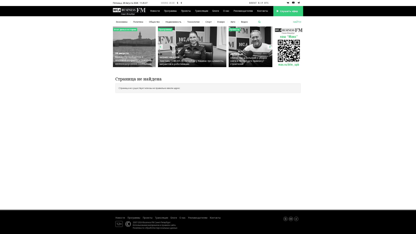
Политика (138, 22)
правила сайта (169, 225)
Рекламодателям (243, 10)
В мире (221, 22)
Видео (244, 22)
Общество (154, 22)
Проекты (147, 217)
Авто (233, 22)
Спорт (208, 22)
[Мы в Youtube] (293, 3)
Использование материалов (146, 225)
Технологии (193, 22)
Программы (170, 10)
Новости (155, 10)
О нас (226, 10)
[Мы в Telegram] (299, 3)
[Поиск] (259, 22)
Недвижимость (173, 22)
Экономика (121, 22)
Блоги (215, 10)
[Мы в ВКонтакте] (288, 3)
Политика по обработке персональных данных (155, 228)
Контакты (262, 10)
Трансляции (161, 217)
